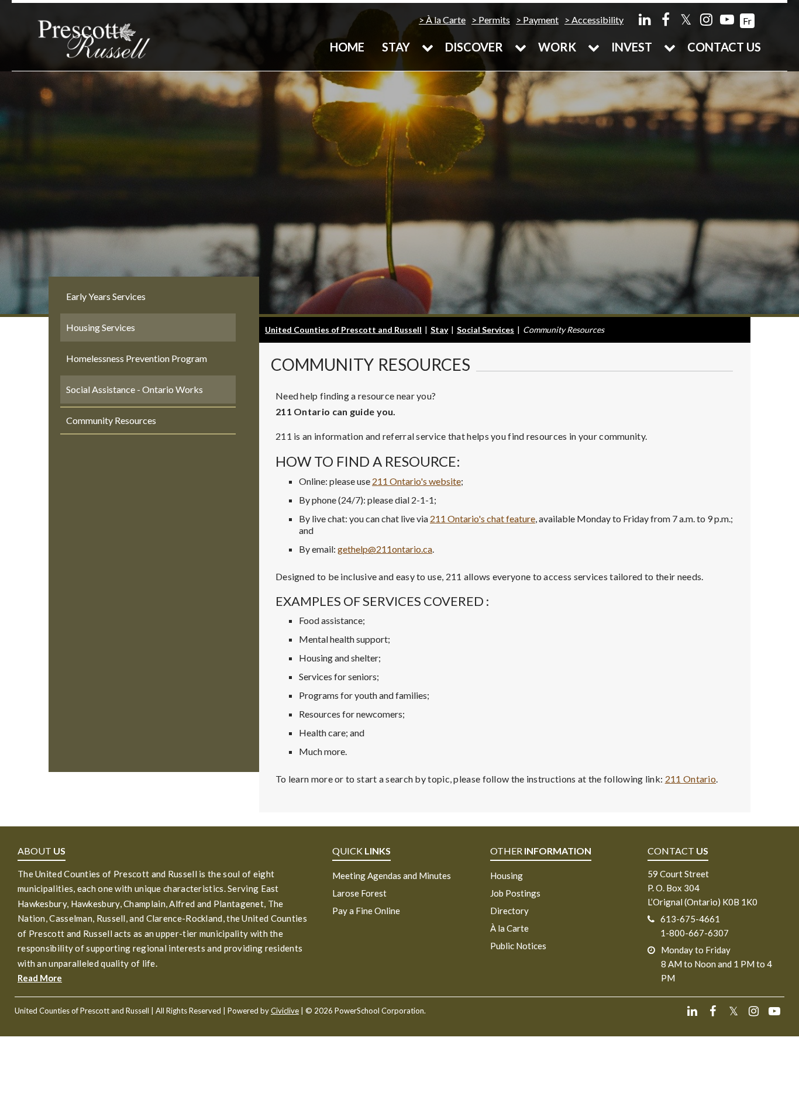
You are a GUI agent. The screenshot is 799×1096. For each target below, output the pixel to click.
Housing (506, 875)
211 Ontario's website (416, 481)
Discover (474, 47)
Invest (631, 47)
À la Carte (446, 19)
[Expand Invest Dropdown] (670, 47)
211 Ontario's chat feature (482, 518)
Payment (541, 19)
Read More (40, 978)
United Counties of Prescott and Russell (343, 330)
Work (557, 47)
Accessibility (597, 19)
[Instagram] (706, 19)
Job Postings (515, 893)
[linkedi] (645, 19)
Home (347, 47)
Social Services (485, 330)
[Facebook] (665, 19)
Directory (509, 910)
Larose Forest (359, 893)
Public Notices (518, 945)
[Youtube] (726, 19)
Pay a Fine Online (366, 910)
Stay (396, 47)
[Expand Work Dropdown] (593, 47)
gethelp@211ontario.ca (384, 548)
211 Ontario (690, 778)
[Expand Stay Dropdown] (427, 47)
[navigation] (93, 38)
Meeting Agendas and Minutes (391, 875)
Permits (494, 19)
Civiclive (285, 1010)
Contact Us (724, 47)
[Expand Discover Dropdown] (520, 47)
